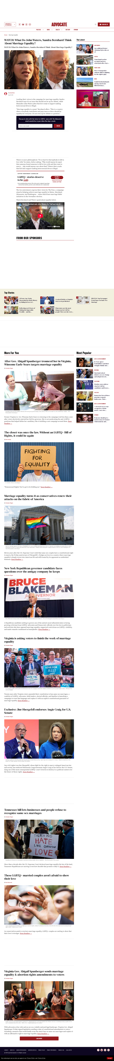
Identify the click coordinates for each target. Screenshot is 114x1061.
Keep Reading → (47, 487)
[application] (93, 99)
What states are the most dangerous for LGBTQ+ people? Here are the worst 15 (64, 311)
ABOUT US (12, 1050)
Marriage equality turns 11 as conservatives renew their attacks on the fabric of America (38, 497)
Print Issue (97, 67)
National (96, 370)
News (48, 30)
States (96, 56)
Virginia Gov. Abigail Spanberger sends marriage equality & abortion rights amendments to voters (34, 972)
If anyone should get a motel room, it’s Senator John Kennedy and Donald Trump (102, 420)
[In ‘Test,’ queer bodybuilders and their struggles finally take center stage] (84, 362)
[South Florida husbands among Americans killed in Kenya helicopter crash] (84, 82)
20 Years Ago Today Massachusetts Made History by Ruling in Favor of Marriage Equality (28, 301)
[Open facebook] (19, 24)
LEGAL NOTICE (69, 1050)
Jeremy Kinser (12, 92)
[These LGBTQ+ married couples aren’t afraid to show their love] (39, 905)
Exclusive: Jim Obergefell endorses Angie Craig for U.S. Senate (37, 711)
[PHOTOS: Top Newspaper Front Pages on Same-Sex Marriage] (83, 300)
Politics (38, 30)
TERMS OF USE (61, 1050)
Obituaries (97, 45)
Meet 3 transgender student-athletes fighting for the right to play (102, 72)
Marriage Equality (13, 35)
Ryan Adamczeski (9, 882)
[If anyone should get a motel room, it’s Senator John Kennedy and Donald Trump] (84, 418)
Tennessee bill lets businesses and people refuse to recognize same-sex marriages (35, 811)
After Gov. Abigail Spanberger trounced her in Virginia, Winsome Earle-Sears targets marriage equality (37, 362)
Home (5, 35)
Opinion (76, 30)
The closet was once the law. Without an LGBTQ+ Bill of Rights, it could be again (38, 434)
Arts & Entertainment (100, 359)
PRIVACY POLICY (41, 1050)
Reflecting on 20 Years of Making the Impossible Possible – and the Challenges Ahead (27, 311)
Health (58, 30)
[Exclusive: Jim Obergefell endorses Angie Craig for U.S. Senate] (39, 739)
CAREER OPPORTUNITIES (21, 1050)
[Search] (96, 24)
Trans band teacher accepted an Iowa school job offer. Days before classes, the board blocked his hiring (101, 64)
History (68, 30)
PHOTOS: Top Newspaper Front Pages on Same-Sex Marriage (99, 300)
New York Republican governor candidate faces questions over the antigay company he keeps (33, 569)
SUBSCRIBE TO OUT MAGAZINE (8, 24)
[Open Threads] (26, 24)
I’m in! (58, 126)
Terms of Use (41, 1058)
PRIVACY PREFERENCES (51, 1050)
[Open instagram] (30, 24)
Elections (96, 381)
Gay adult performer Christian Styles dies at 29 (101, 50)
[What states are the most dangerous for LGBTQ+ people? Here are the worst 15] (47, 310)
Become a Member (57, 177)
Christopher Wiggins (9, 368)
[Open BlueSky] (23, 24)
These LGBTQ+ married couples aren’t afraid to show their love (36, 877)
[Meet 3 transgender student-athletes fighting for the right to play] (84, 71)
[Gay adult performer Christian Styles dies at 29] (84, 48)
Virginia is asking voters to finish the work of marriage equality (37, 639)
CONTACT (6, 1050)
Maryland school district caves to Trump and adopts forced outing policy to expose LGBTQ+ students (101, 376)
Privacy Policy (31, 1058)
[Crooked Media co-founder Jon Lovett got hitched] (47, 300)
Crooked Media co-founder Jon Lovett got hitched (64, 300)
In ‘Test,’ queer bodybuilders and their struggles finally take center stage (101, 364)
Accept (110, 1058)
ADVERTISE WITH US (32, 1050)
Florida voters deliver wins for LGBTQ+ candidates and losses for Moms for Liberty (101, 387)
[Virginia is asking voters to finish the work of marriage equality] (39, 667)
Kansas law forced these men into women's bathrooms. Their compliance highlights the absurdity (102, 399)
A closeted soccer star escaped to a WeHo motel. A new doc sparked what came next (101, 410)
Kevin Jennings (8, 439)
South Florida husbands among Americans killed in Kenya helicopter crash (101, 84)
